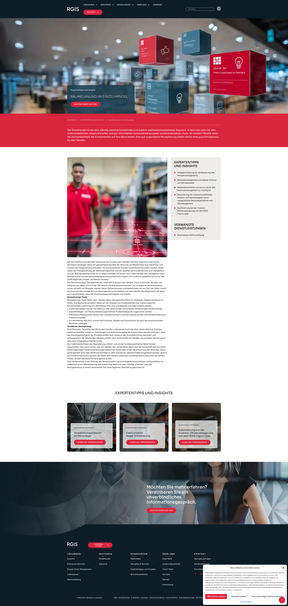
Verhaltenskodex (124, 597)
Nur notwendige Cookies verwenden (267, 596)
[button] (283, 568)
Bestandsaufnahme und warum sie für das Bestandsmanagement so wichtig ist (196, 189)
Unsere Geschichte (171, 564)
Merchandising (74, 579)
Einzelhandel (104, 559)
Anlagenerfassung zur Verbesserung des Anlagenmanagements (195, 174)
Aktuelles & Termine (140, 564)
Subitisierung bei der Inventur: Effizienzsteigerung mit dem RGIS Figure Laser (192, 211)
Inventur (71, 559)
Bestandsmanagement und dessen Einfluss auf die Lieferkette (197, 181)
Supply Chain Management (79, 569)
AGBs (115, 597)
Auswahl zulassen (238, 596)
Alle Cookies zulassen (216, 596)
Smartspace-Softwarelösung (190, 235)
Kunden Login (98, 545)
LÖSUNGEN (88, 5)
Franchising (167, 585)
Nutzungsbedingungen (187, 597)
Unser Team (167, 569)
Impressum (144, 597)
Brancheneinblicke (139, 574)
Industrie (103, 564)
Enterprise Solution (76, 564)
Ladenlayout (72, 574)
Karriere (157, 5)
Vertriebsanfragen (202, 559)
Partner (165, 579)
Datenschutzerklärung (156, 597)
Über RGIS (167, 559)
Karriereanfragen (202, 564)
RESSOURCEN (123, 5)
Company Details (246, 602)
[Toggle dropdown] (96, 5)
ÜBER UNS (142, 5)
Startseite (71, 120)
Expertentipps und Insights (92, 120)
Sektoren (106, 5)
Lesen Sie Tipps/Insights (89, 442)
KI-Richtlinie (135, 597)
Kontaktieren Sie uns (85, 104)
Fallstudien (136, 559)
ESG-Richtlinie (201, 597)
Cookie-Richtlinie (172, 597)
